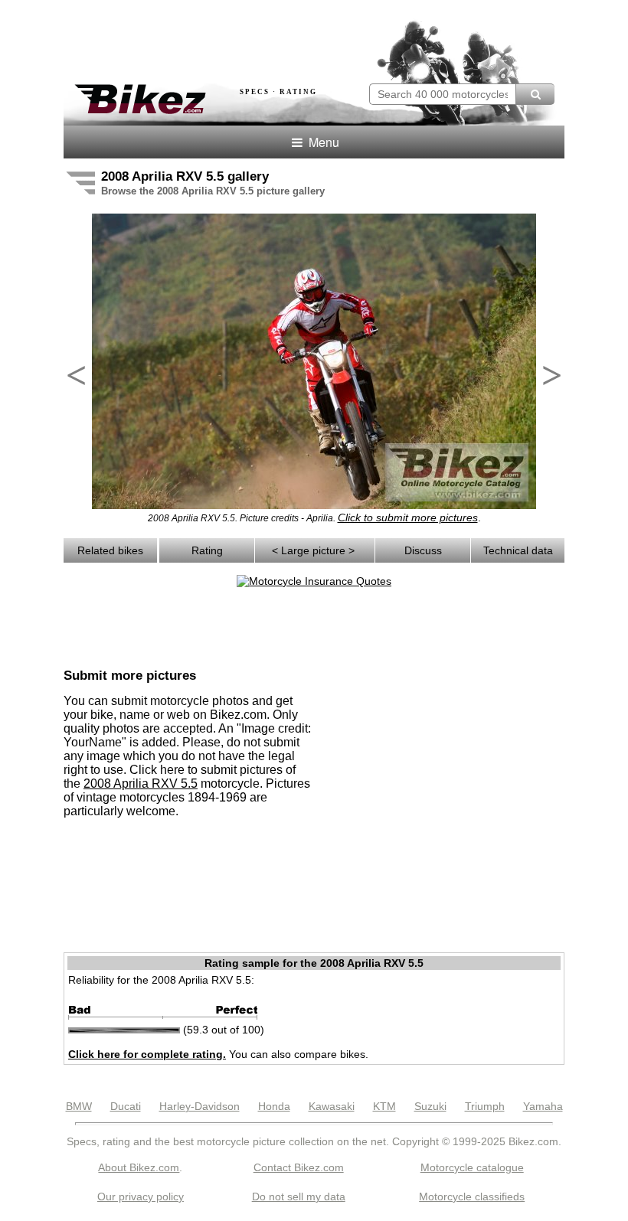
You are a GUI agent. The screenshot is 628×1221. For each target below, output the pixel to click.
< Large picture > (315, 550)
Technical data (518, 550)
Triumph (485, 1106)
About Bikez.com (138, 1167)
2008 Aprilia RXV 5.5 (140, 783)
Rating (207, 550)
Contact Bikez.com (298, 1167)
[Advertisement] (243, 37)
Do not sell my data (298, 1196)
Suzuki (430, 1106)
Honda (274, 1106)
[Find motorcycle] (534, 94)
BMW (79, 1106)
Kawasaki (332, 1106)
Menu (322, 142)
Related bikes (110, 550)
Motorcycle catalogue (472, 1167)
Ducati (125, 1106)
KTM (384, 1106)
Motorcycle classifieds (472, 1196)
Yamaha (543, 1106)
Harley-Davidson (199, 1106)
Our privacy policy (140, 1196)
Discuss (423, 550)
